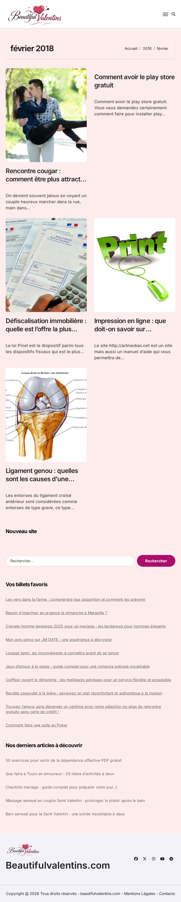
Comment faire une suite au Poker (36, 725)
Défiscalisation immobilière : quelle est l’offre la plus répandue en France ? (46, 329)
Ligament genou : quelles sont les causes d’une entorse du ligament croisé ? (44, 483)
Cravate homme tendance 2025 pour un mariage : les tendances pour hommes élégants (86, 626)
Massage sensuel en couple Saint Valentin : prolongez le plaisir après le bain (75, 800)
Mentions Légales (140, 893)
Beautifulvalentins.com (58, 865)
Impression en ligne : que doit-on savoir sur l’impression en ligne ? (130, 329)
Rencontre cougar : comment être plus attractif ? (45, 179)
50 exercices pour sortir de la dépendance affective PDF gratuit (64, 760)
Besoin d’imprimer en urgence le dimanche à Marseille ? (56, 612)
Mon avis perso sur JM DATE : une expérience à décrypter (59, 639)
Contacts (167, 893)
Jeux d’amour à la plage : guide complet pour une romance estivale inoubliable (78, 666)
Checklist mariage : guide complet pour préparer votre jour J (61, 787)
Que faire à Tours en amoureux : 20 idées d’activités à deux (60, 773)
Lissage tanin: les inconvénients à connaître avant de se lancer (62, 653)
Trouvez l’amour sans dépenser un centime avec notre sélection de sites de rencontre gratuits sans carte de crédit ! (83, 709)
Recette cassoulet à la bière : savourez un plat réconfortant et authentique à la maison (84, 693)
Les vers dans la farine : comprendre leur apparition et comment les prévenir (75, 599)
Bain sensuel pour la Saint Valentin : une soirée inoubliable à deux (65, 814)
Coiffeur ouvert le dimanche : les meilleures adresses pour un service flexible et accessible (88, 679)
